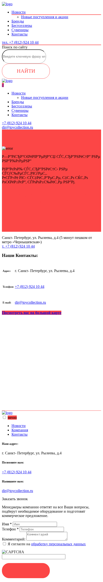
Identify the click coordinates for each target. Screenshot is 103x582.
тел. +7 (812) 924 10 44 (20, 42)
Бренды (17, 21)
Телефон (10, 529)
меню (12, 418)
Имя (7, 524)
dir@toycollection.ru (30, 302)
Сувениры (20, 30)
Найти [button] (26, 71)
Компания (19, 430)
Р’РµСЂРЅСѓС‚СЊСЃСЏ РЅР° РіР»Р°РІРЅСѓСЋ (52, 198)
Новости (18, 12)
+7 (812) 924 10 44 (29, 287)
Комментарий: (13, 539)
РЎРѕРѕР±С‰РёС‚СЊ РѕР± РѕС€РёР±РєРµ (51, 220)
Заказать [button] (26, 570)
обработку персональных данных (58, 544)
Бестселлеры (21, 26)
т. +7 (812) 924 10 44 (18, 246)
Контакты (19, 34)
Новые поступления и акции (44, 17)
